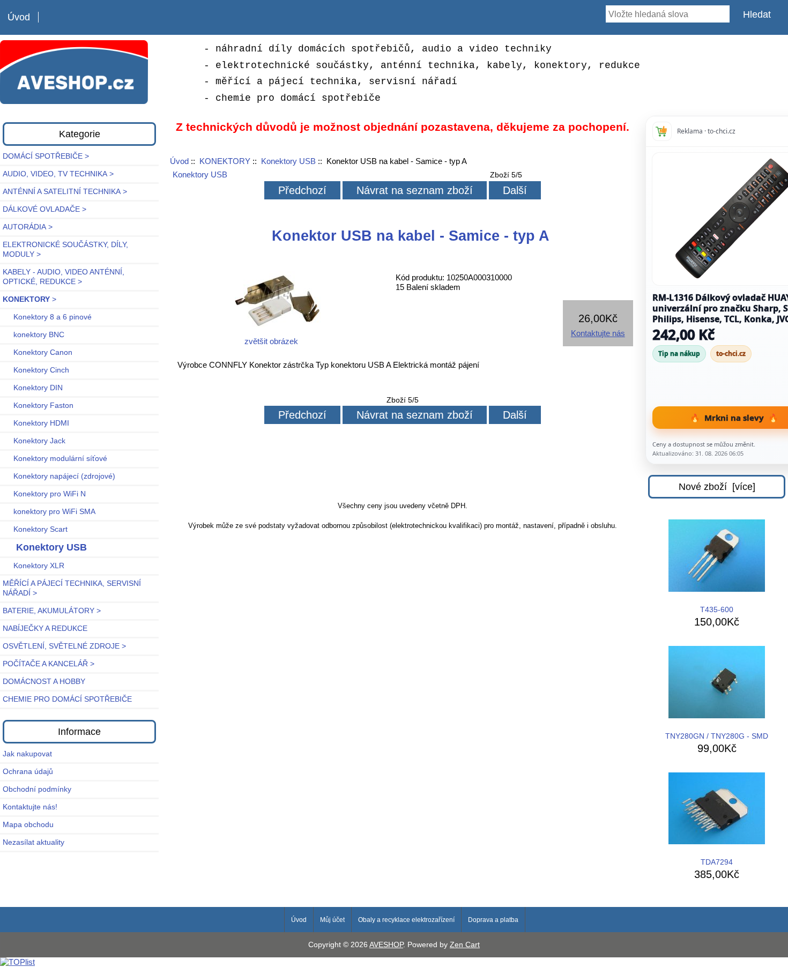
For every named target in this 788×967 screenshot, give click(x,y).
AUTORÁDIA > (28, 227)
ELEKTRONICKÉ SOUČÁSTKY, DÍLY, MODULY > (65, 249)
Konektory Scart (35, 529)
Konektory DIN (33, 388)
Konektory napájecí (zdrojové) (59, 476)
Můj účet (332, 920)
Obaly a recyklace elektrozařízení (406, 920)
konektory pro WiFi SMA (49, 512)
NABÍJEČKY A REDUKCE (45, 628)
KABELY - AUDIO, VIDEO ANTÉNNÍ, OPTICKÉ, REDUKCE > (63, 277)
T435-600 (716, 610)
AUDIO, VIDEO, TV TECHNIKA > (58, 174)
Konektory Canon (37, 352)
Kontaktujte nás (598, 333)
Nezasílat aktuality (33, 842)
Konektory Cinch (36, 370)
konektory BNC (33, 335)
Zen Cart (465, 945)
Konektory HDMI (36, 423)
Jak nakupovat (27, 754)
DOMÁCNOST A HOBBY (44, 682)
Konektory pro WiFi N (44, 494)
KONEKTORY (224, 161)
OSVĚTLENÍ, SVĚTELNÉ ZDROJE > (64, 646)
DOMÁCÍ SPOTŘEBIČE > (46, 156)
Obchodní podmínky (37, 789)
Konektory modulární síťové (55, 459)
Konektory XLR (33, 566)
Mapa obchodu (28, 825)
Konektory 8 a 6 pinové (47, 317)
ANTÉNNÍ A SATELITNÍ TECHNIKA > (65, 192)
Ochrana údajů (28, 772)
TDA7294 (717, 862)
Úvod (19, 17)
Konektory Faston (38, 405)
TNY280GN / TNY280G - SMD (716, 736)
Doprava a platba (493, 920)
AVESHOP (386, 945)
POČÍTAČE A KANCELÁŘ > (48, 664)
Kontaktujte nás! (30, 807)
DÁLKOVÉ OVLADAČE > (44, 209)
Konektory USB (288, 161)
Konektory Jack (34, 441)
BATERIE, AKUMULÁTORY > (52, 611)
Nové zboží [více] (717, 486)
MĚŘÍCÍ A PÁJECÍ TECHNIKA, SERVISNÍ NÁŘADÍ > (72, 588)
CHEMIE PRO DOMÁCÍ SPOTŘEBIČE (67, 699)
